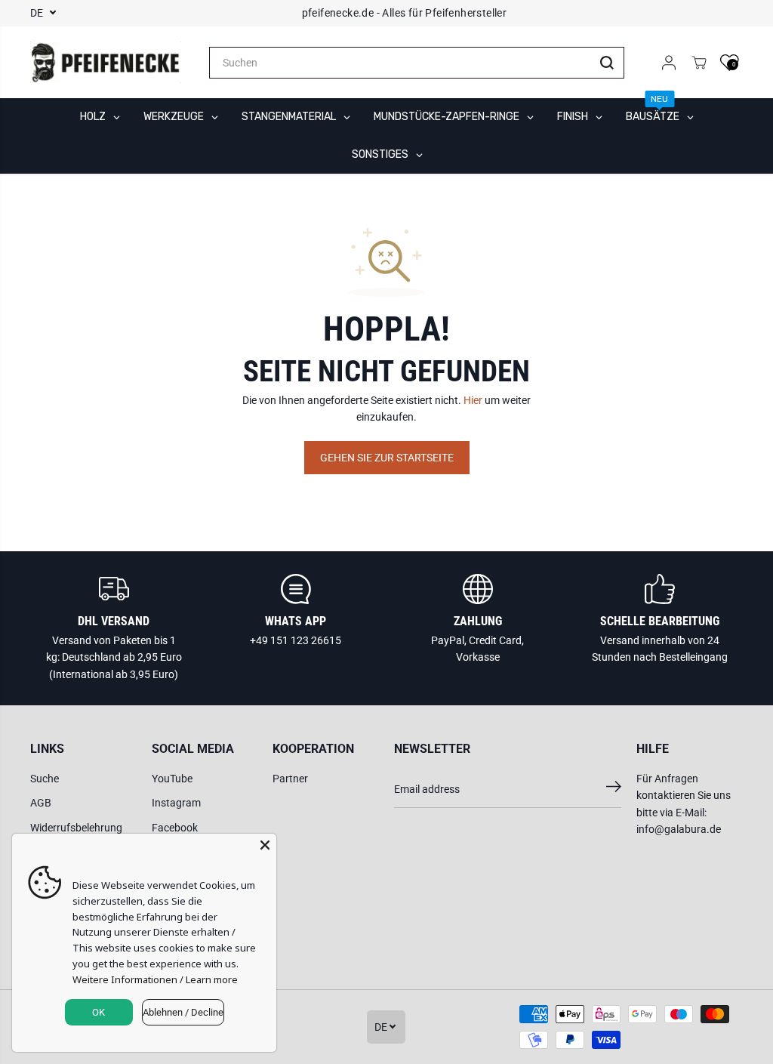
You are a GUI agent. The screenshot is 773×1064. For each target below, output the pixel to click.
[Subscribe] (613, 789)
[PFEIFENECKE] (105, 62)
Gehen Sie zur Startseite (387, 458)
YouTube (172, 779)
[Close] (265, 845)
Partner (290, 779)
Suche (44, 779)
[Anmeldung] (668, 62)
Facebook (175, 828)
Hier (472, 400)
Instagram (176, 803)
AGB (40, 803)
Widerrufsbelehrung (76, 828)
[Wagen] (699, 62)
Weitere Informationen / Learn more (155, 979)
